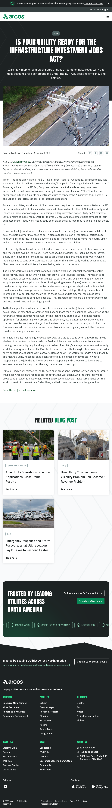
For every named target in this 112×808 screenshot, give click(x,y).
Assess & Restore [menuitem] (49, 711)
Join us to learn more (93, 3)
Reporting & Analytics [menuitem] (14, 711)
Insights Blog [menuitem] (10, 747)
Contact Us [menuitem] (45, 765)
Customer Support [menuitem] (101, 9)
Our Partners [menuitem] (9, 769)
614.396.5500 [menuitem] (87, 747)
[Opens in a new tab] (5, 788)
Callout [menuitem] (43, 703)
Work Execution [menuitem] (11, 707)
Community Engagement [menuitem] (15, 716)
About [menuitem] (42, 742)
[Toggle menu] (108, 17)
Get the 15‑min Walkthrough (92, 661)
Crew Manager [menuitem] (47, 707)
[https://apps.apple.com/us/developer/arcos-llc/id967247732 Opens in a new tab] (80, 788)
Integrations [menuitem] (46, 733)
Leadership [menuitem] (45, 747)
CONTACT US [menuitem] (82, 742)
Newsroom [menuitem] (45, 769)
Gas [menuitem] (79, 707)
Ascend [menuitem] (44, 724)
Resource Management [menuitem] (15, 703)
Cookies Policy (61, 801)
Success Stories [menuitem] (11, 765)
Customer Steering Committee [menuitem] (56, 761)
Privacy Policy (46, 801)
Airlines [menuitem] (81, 720)
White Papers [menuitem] (10, 756)
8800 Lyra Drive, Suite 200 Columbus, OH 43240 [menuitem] (94, 757)
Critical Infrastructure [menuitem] (88, 716)
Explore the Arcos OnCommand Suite (83, 593)
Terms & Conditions (78, 801)
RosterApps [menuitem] (46, 729)
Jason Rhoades (21, 161)
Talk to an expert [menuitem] (89, 751)
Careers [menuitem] (44, 756)
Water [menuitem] (80, 711)
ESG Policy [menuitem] (45, 752)
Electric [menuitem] (80, 703)
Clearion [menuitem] (44, 716)
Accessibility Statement (51, 804)
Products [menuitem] (44, 697)
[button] (108, 3)
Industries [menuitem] (82, 697)
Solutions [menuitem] (7, 697)
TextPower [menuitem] (45, 720)
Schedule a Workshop (90, 601)
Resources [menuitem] (8, 742)
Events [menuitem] (6, 752)
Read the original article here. (19, 390)
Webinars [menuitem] (8, 761)
